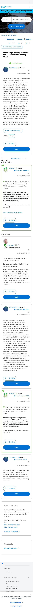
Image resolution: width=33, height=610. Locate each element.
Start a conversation (16, 26)
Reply (16, 149)
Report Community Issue (13, 581)
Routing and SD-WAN (9, 35)
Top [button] (2, 564)
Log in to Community (11, 531)
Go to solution (17, 63)
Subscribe (19, 39)
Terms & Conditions (11, 586)
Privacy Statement (15, 602)
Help (7, 584)
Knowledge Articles (11, 548)
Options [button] (28, 39)
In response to (22, 170)
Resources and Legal (10, 577)
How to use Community (12, 525)
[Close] (30, 594)
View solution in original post (12, 212)
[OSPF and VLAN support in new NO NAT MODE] (25, 158)
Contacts (8, 572)
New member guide (10, 527)
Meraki (12, 136)
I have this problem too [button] (12, 130)
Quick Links (7, 568)
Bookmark (10, 39)
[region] (16, 601)
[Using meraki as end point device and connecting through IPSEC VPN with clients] (22, 158)
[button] (6, 144)
